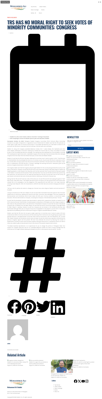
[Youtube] (83, 381)
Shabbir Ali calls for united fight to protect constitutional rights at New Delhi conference (83, 363)
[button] (14, 307)
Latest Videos (42, 6)
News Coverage (35, 9)
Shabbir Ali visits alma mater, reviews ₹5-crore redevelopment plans (28, 2)
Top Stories (33, 6)
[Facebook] (75, 381)
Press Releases (12, 17)
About (40, 13)
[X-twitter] (79, 381)
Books (42, 9)
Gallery (32, 13)
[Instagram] (87, 381)
